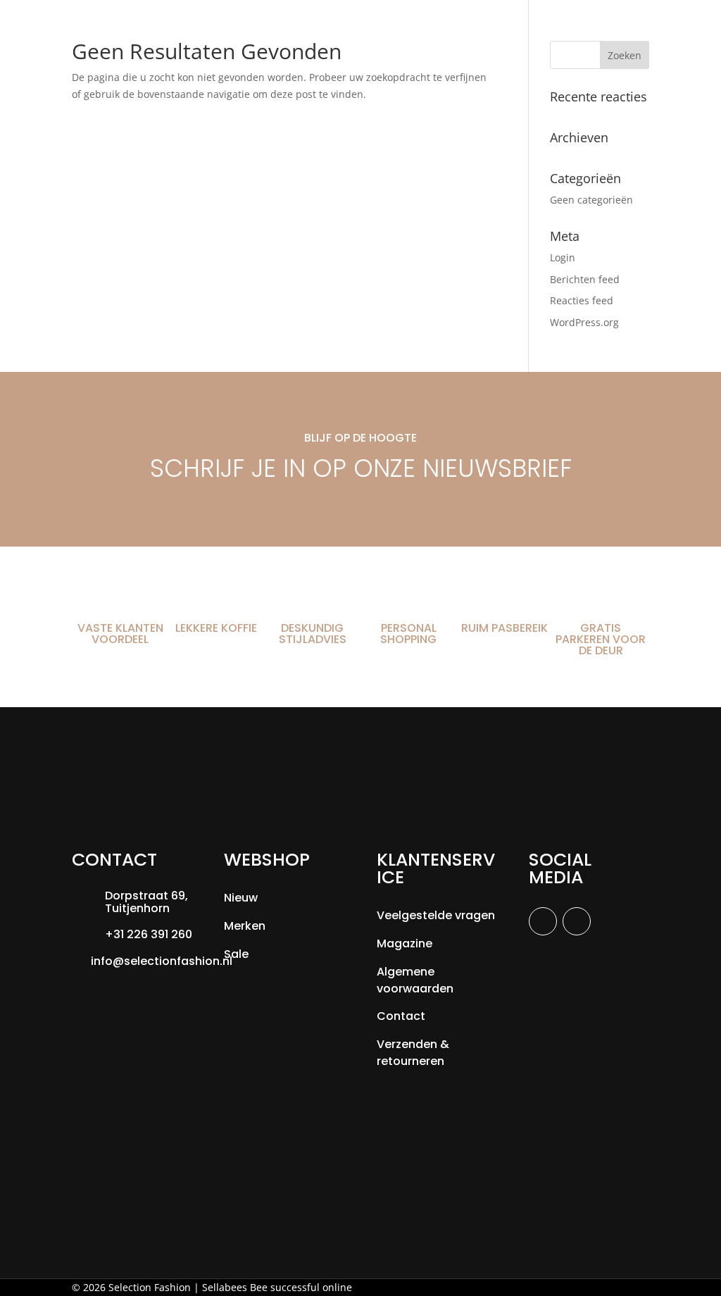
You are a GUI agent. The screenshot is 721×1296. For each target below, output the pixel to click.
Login (562, 257)
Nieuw (241, 898)
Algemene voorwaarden (415, 980)
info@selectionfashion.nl (161, 961)
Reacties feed (581, 300)
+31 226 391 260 (148, 934)
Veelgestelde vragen (436, 915)
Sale (236, 954)
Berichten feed (585, 279)
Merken (244, 926)
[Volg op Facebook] (543, 921)
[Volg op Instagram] (577, 921)
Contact (401, 1016)
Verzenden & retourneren (413, 1052)
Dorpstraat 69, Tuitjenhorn (146, 901)
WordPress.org (584, 322)
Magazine (404, 943)
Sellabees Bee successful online (277, 1287)
